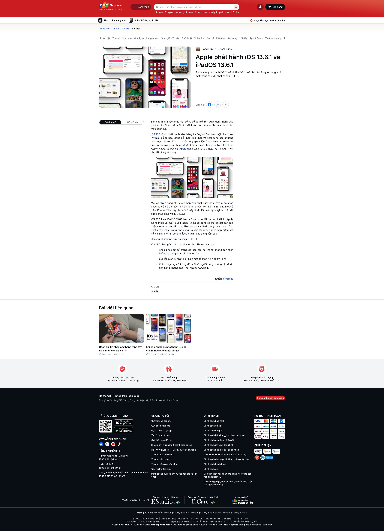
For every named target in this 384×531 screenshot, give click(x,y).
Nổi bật (106, 38)
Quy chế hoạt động (160, 425)
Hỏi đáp (244, 38)
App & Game (256, 38)
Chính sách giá (211, 469)
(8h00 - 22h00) (112, 476)
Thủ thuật (187, 38)
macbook (202, 12)
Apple (182, 148)
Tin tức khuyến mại (160, 435)
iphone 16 (191, 12)
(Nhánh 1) (109, 459)
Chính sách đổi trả (212, 425)
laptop (171, 12)
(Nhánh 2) (110, 467)
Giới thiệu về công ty (161, 421)
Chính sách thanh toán (215, 464)
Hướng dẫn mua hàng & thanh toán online (171, 445)
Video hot (199, 38)
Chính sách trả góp (213, 430)
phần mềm (224, 12)
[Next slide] (160, 20)
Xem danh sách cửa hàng (270, 398)
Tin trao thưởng (273, 38)
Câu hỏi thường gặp (161, 469)
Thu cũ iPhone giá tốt (115, 20)
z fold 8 (235, 12)
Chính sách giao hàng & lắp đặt (219, 440)
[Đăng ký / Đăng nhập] (260, 7)
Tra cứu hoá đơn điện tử (163, 454)
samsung (180, 12)
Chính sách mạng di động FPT (218, 445)
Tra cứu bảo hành (160, 459)
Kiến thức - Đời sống (226, 38)
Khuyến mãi (152, 38)
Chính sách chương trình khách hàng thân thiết (226, 459)
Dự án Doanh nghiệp (161, 430)
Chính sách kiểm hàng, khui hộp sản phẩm (224, 435)
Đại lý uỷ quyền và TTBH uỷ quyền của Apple (173, 449)
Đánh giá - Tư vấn (170, 38)
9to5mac (228, 278)
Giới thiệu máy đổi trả (161, 440)
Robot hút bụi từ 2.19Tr (146, 20)
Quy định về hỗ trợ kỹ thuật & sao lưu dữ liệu (225, 454)
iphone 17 (161, 12)
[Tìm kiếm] (236, 7)
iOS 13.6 (155, 134)
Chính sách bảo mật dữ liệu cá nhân (221, 449)
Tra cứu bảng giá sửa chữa (164, 464)
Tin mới (116, 38)
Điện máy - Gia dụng (133, 38)
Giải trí (210, 38)
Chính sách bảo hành (214, 421)
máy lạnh (213, 12)
